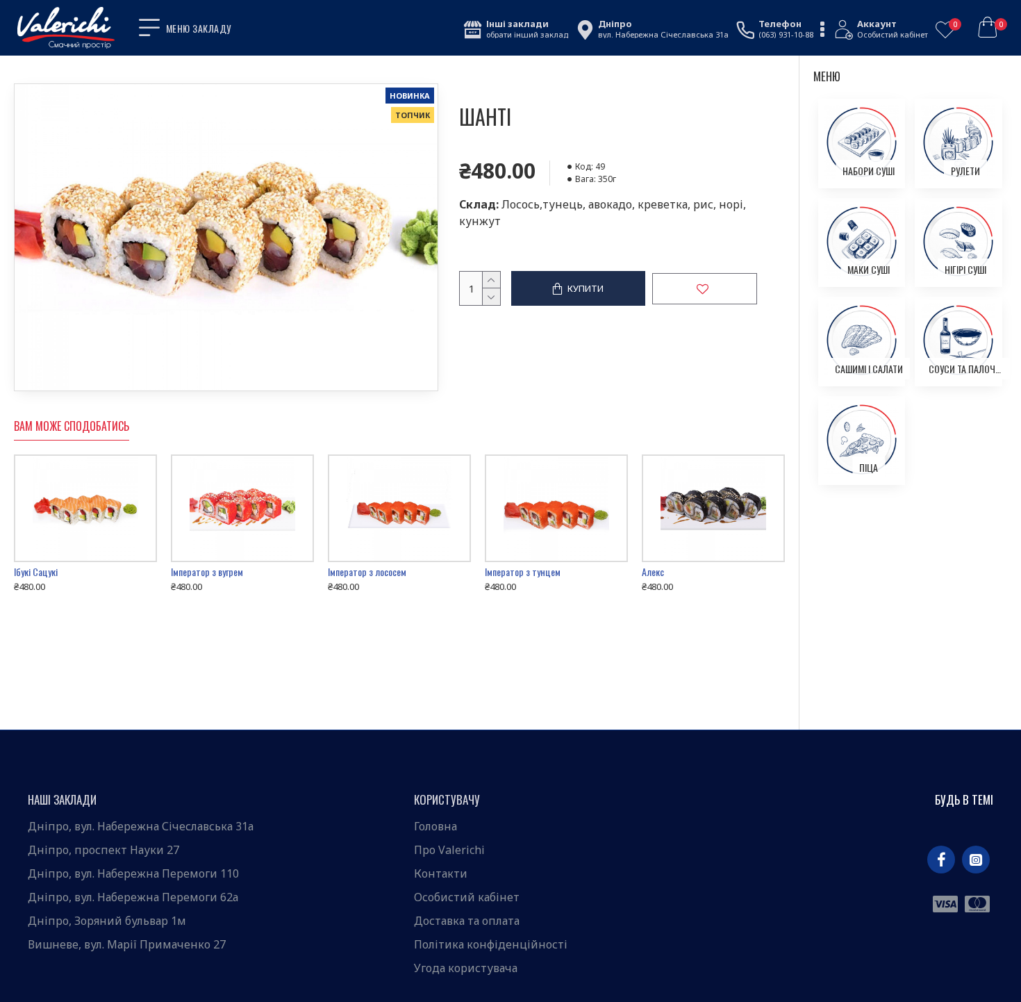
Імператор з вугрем (207, 572)
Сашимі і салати (869, 368)
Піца (868, 467)
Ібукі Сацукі (36, 572)
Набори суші (868, 170)
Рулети (965, 170)
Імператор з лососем (367, 572)
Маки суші (868, 269)
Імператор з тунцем (523, 572)
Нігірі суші (965, 269)
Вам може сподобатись (71, 426)
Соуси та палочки (965, 368)
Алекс (653, 572)
